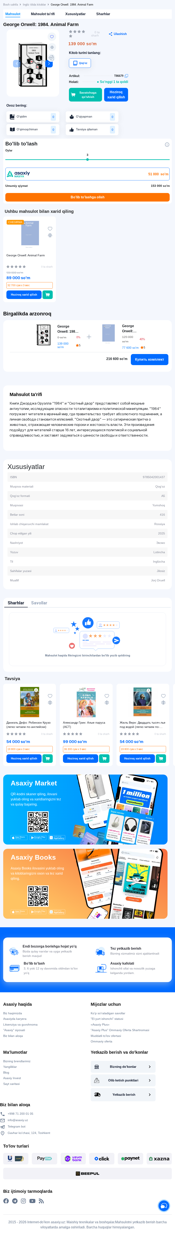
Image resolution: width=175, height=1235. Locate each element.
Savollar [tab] (39, 602)
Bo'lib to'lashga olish (88, 197)
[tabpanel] (87, 639)
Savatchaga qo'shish (87, 95)
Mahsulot (12, 14)
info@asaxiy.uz (18, 1120)
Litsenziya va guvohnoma (20, 1024)
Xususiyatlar (75, 14)
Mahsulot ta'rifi (43, 14)
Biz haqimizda (12, 1013)
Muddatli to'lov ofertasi (106, 1036)
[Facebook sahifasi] (6, 1201)
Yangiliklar (10, 1066)
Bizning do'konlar (123, 1066)
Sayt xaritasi (11, 1084)
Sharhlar (103, 14)
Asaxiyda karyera (14, 1018)
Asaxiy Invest (12, 1078)
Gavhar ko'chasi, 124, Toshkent (28, 1133)
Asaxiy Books (33, 857)
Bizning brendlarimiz (17, 1061)
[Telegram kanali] (15, 1201)
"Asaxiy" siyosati (14, 1030)
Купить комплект (149, 359)
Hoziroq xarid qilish (116, 94)
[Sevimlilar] (52, 36)
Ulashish (120, 34)
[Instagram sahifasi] (23, 1201)
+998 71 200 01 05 (20, 1113)
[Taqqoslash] (52, 47)
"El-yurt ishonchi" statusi (107, 1018)
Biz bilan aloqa (13, 1036)
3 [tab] (87, 155)
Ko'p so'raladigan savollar (108, 1013)
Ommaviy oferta (101, 1041)
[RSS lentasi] (41, 1201)
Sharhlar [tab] (16, 602)
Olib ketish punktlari (123, 1080)
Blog (6, 1072)
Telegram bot (16, 1126)
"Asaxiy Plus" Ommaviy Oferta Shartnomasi (120, 1030)
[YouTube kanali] (32, 1201)
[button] (49, 63)
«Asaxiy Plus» (100, 1024)
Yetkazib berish (123, 1094)
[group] (33, 64)
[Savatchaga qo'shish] (47, 294)
